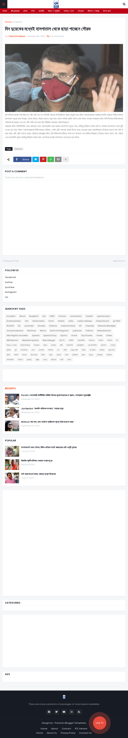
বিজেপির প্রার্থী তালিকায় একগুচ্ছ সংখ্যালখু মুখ (36, 460)
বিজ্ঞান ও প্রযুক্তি (54, 10)
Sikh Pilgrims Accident (17, 335)
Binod (22, 316)
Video (109, 335)
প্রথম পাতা (111, 350)
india (70, 321)
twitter (9, 282)
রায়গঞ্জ (91, 354)
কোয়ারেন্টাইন (80, 345)
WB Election (12, 340)
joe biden (29, 325)
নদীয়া (65, 350)
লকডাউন (109, 354)
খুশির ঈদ (103, 345)
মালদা (66, 354)
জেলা (33, 350)
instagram (10, 292)
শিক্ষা (33, 10)
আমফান (100, 340)
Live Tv (100, 723)
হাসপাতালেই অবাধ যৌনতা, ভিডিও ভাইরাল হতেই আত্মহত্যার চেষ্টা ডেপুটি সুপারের (48, 447)
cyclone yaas (103, 316)
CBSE (52, 316)
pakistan (77, 330)
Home (8, 21)
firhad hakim (38, 321)
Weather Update (30, 340)
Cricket (89, 316)
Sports (63, 335)
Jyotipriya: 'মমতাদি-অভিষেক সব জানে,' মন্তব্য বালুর (42, 408)
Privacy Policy (68, 733)
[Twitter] (35, 159)
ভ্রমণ (50, 354)
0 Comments (57, 36)
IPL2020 (15, 10)
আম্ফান (109, 340)
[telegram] (64, 378)
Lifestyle (90, 325)
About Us (52, 733)
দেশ (58, 350)
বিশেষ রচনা (107, 10)
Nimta (43, 330)
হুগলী (61, 359)
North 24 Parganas (59, 330)
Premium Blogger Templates (70, 723)
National (31, 330)
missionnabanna (15, 330)
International (102, 321)
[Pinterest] (43, 159)
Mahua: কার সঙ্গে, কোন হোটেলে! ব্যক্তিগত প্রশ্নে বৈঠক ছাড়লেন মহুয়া (47, 421)
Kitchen (41, 325)
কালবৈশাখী (70, 345)
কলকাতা (53, 345)
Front (51, 321)
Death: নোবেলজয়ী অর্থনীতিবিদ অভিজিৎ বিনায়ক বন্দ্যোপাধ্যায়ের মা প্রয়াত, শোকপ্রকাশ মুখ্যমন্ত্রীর (56, 395)
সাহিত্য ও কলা (69, 10)
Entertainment (14, 321)
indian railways (85, 321)
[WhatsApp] (50, 159)
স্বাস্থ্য (37, 359)
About (54, 728)
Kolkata (18, 21)
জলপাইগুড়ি (24, 350)
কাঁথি (61, 345)
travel (99, 335)
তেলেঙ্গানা (41, 350)
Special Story (50, 335)
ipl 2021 (116, 321)
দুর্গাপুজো (81, 10)
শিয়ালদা (20, 359)
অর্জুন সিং (62, 340)
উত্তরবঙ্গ (36, 345)
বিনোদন (24, 354)
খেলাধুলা (112, 345)
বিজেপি (16, 354)
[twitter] (64, 373)
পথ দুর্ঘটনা (92, 350)
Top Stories (86, 335)
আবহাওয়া (91, 340)
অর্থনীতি (71, 340)
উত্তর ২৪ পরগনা (11, 345)
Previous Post (11, 260)
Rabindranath (104, 330)
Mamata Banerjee (106, 325)
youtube (9, 287)
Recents (10, 388)
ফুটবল (25, 10)
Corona (62, 316)
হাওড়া (45, 359)
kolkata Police (68, 325)
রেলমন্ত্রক (99, 354)
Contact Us (85, 733)
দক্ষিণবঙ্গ (50, 350)
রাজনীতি (41, 10)
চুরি (15, 350)
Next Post (118, 260)
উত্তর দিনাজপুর (25, 345)
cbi (44, 316)
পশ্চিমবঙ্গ (102, 350)
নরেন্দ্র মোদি (74, 350)
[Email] (58, 159)
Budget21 (33, 316)
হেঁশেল (69, 359)
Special (35, 335)
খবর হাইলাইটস (92, 345)
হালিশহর (53, 359)
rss (6, 297)
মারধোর (59, 354)
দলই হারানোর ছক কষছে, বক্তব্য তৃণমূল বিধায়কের (38, 474)
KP (80, 325)
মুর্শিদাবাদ (75, 354)
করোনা (4, 10)
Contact (66, 728)
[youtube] (64, 375)
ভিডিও (43, 354)
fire (26, 321)
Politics (89, 330)
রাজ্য (83, 354)
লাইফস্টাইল (10, 359)
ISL (19, 325)
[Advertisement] (30, 542)
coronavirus (76, 316)
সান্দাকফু (29, 359)
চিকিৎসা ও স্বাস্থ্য (93, 10)
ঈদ (117, 340)
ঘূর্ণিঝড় (9, 350)
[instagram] (64, 376)
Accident (11, 316)
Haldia (61, 321)
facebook (10, 277)
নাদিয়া (83, 350)
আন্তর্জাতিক (81, 340)
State (74, 335)
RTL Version (81, 728)
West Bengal (49, 340)
